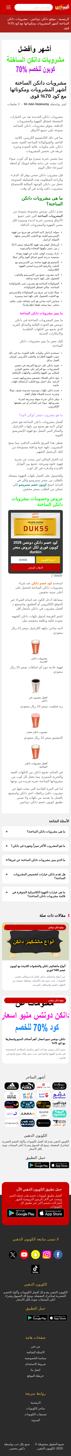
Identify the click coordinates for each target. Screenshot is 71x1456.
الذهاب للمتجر (35, 567)
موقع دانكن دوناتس (43, 19)
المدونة (35, 1420)
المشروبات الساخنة (50, 216)
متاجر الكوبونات (35, 1408)
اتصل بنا (35, 1369)
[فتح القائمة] (8, 7)
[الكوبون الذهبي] (62, 7)
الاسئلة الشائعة (35, 1352)
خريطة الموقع (35, 1375)
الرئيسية (64, 19)
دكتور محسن (17, 1448)
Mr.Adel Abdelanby (36, 104)
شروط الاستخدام (35, 1364)
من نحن (35, 1346)
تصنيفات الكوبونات (35, 1414)
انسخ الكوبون (48, 559)
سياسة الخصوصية (35, 1358)
